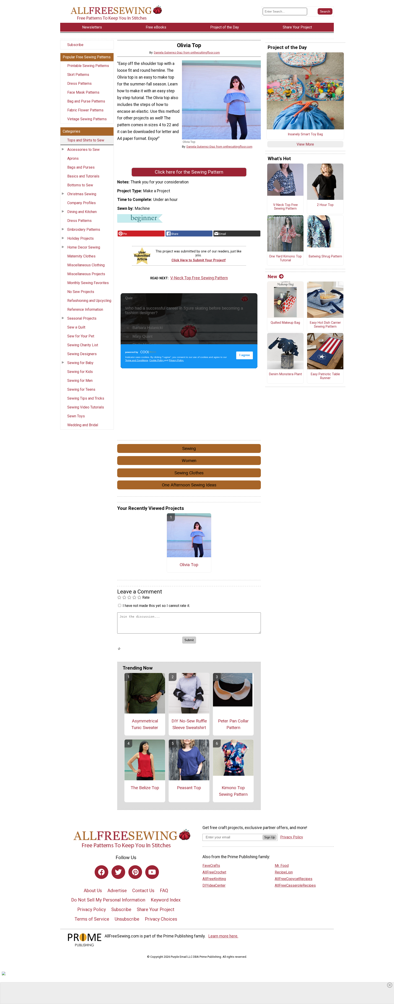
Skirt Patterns (78, 74)
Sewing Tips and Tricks (85, 398)
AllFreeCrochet (214, 872)
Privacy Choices (161, 919)
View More (305, 144)
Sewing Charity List (82, 345)
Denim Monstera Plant (285, 374)
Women (189, 460)
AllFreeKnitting (214, 879)
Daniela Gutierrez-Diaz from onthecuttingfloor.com (187, 52)
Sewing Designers (82, 354)
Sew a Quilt (76, 327)
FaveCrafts (211, 865)
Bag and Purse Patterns (86, 101)
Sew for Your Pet (80, 336)
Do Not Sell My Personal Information (108, 900)
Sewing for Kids (80, 372)
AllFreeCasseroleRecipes (295, 885)
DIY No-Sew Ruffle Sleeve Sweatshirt (189, 724)
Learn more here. (223, 936)
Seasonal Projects (81, 318)
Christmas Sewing (81, 194)
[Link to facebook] (101, 872)
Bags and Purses (81, 167)
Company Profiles (81, 203)
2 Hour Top (325, 205)
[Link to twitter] (118, 872)
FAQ (164, 890)
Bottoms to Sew (80, 185)
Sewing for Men (80, 380)
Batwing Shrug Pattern (325, 256)
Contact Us (143, 890)
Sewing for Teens (81, 389)
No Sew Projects (80, 292)
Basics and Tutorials (83, 176)
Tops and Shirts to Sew (85, 140)
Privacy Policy (91, 909)
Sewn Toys (76, 416)
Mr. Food (282, 865)
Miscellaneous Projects (86, 274)
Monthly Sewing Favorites (88, 283)
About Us (93, 890)
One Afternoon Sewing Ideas (189, 485)
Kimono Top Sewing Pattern (233, 791)
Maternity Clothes (81, 256)
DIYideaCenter (214, 885)
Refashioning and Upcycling (89, 300)
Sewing (189, 448)
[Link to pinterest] (135, 872)
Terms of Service (92, 919)
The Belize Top (145, 787)
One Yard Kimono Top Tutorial (285, 258)
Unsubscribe (127, 919)
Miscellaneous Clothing (86, 265)
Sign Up (269, 837)
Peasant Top (189, 787)
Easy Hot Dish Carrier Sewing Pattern (325, 325)
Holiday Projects (80, 238)
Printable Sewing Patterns (88, 66)
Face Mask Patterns (83, 92)
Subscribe (75, 45)
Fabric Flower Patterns (85, 110)
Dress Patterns (79, 83)
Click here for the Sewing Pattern (189, 172)
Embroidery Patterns (83, 229)
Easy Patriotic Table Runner (325, 376)
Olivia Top (189, 564)
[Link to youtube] (152, 872)
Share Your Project (155, 909)
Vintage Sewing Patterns (87, 119)
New (272, 276)
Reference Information (85, 309)
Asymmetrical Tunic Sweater (144, 724)
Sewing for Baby (80, 363)
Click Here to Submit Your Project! (198, 260)
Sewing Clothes (189, 472)
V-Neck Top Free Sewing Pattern (199, 278)
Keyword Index (166, 900)
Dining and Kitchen (82, 212)
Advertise (117, 890)
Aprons (73, 158)
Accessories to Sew (83, 149)
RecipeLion (284, 872)
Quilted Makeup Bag (285, 323)
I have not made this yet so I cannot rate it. (156, 605)
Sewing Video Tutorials (85, 407)
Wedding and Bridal (82, 425)
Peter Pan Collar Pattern (233, 724)
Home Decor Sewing (83, 247)
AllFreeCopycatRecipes (293, 879)
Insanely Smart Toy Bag (305, 134)
